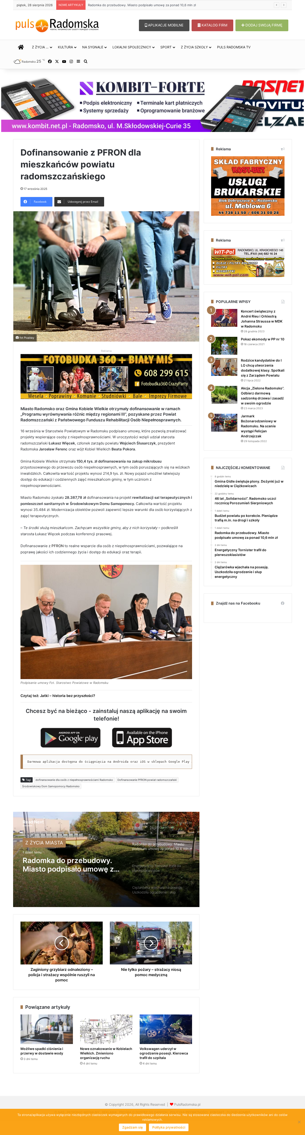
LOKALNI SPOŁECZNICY (131, 47)
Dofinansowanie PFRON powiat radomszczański (147, 780)
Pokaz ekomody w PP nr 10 (262, 339)
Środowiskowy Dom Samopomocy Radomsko (51, 786)
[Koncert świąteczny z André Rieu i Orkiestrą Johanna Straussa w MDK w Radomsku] (224, 318)
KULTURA (65, 47)
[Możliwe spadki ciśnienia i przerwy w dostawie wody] (46, 1029)
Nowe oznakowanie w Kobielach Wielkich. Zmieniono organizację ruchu (106, 1053)
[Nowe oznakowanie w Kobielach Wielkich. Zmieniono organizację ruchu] (106, 1029)
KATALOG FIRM (214, 25)
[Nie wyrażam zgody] (299, 1122)
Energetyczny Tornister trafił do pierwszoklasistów (125, 5)
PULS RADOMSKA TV (233, 47)
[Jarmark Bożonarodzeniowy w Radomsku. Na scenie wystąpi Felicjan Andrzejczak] (224, 423)
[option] (106, 859)
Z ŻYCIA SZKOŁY (194, 47)
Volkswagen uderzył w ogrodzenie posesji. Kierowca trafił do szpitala (164, 1053)
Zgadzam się (132, 1127)
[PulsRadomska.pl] (57, 24)
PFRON (57, 546)
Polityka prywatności (168, 1127)
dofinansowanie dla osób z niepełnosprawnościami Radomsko (74, 780)
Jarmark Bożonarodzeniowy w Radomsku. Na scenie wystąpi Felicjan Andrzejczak (258, 426)
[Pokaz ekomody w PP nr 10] (224, 346)
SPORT (166, 47)
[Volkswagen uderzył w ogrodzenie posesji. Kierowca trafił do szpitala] (166, 1029)
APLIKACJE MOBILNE (165, 25)
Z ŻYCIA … (40, 47)
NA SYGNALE (92, 47)
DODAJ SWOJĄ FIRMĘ (263, 25)
